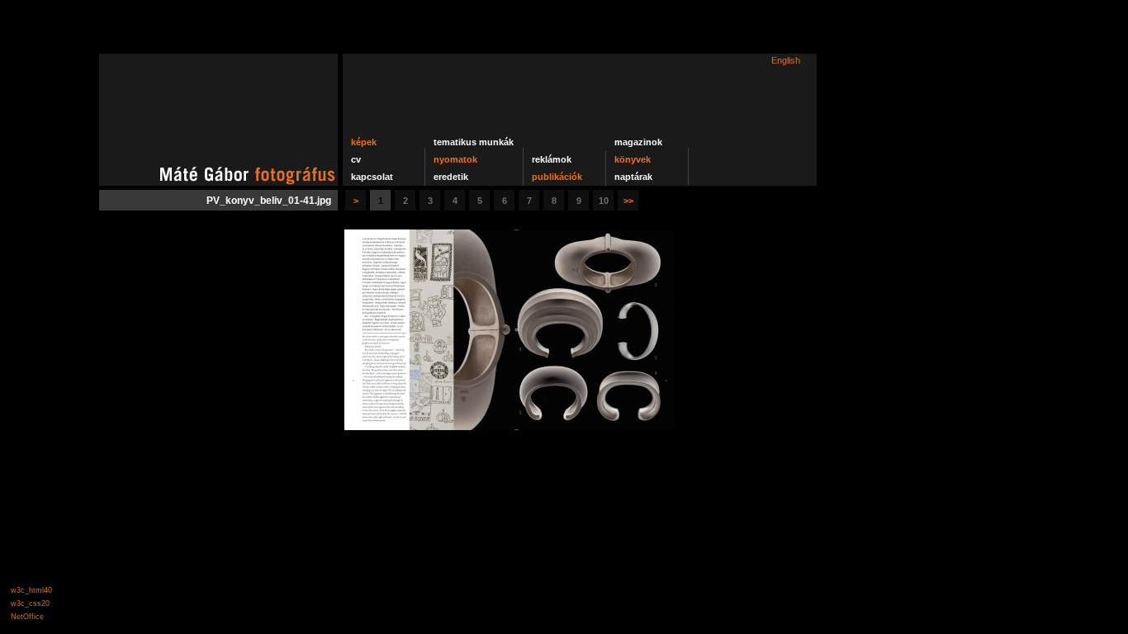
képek (364, 142)
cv (356, 159)
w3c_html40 (31, 590)
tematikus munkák (474, 142)
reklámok (551, 159)
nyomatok (455, 159)
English (785, 60)
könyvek (632, 159)
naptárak (633, 177)
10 (604, 201)
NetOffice (27, 617)
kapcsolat (372, 177)
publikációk (557, 177)
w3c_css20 (30, 603)
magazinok (638, 142)
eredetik (451, 177)
